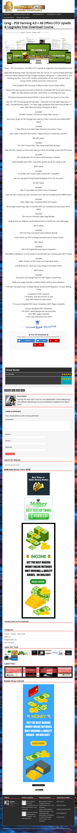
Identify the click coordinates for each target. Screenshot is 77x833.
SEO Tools (7, 14)
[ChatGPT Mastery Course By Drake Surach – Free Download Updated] (41, 654)
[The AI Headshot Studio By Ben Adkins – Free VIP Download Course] (14, 654)
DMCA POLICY (60, 801)
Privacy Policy (60, 817)
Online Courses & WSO (22, 14)
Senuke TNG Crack (22, 17)
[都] (24, 804)
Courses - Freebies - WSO (33, 32)
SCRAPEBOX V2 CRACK (9, 830)
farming (7, 390)
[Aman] (24, 815)
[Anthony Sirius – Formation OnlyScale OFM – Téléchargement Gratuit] (7, 659)
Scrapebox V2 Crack (54, 14)
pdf (18, 390)
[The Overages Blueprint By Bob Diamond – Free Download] (61, 654)
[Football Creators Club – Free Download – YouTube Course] (28, 654)
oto (13, 390)
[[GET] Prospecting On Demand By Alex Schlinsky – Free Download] (14, 659)
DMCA (6, 637)
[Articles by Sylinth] (6, 804)
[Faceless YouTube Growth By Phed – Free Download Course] (34, 654)
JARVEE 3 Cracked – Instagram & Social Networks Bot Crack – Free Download (30, 805)
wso (22, 390)
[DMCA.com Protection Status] (38, 790)
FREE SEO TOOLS (61, 805)
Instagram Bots (38, 14)
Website (8, 447)
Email (7, 441)
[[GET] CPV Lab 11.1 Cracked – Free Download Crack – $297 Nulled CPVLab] (55, 654)
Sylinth (23, 32)
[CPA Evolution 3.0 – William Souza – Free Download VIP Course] (48, 654)
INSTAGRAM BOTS (62, 813)
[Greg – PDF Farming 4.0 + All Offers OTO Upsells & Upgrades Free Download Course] (21, 654)
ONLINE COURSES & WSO (64, 809)
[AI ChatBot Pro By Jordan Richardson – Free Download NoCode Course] (68, 654)
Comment (9, 419)
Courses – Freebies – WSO (12, 634)
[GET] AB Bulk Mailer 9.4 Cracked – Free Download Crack (46, 811)
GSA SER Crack (9, 17)
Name (8, 434)
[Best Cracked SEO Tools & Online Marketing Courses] (24, 11)
